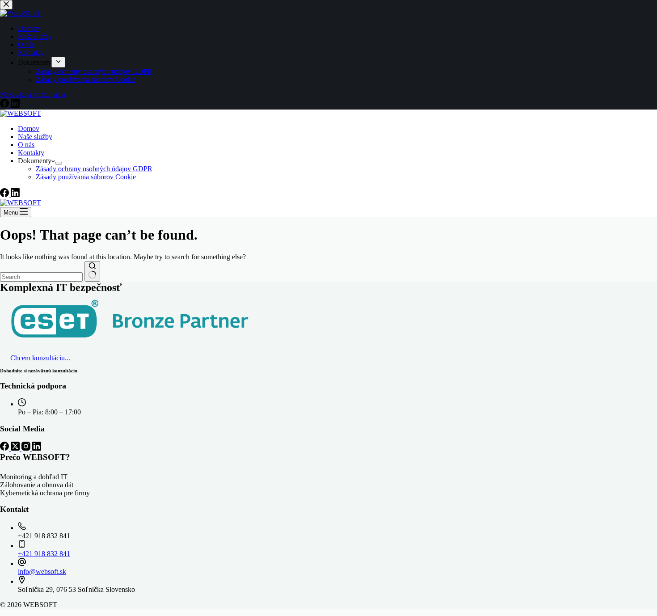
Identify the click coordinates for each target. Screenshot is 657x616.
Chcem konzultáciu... (40, 358)
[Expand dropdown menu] (58, 163)
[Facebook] (5, 194)
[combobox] (41, 277)
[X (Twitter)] (16, 448)
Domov (28, 128)
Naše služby (35, 136)
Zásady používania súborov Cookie (86, 177)
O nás (26, 144)
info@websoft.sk (42, 571)
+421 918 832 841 (44, 553)
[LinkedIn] (15, 194)
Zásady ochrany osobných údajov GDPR (94, 169)
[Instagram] (26, 448)
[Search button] (92, 271)
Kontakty (31, 152)
